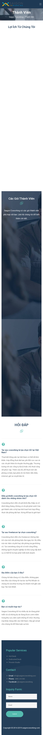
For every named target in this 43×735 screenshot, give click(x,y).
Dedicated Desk (15, 659)
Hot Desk (12, 656)
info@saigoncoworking (23, 676)
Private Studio (14, 662)
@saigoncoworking (25, 682)
